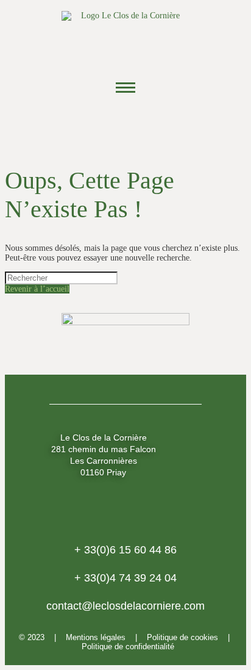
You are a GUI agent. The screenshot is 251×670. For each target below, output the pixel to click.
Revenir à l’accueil (37, 289)
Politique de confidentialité (128, 646)
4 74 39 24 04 (125, 578)
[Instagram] (125, 124)
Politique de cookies (182, 637)
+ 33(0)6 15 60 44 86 (125, 550)
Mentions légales (95, 637)
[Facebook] (92, 124)
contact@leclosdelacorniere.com (125, 606)
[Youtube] (159, 124)
